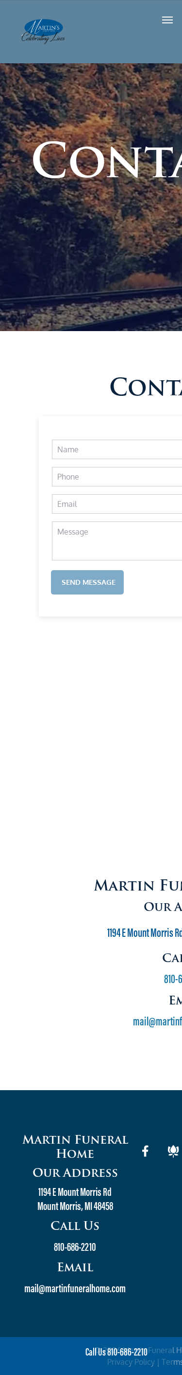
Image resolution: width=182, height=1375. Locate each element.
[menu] (167, 20)
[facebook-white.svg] (145, 1157)
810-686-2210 (75, 1248)
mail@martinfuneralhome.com (75, 1289)
